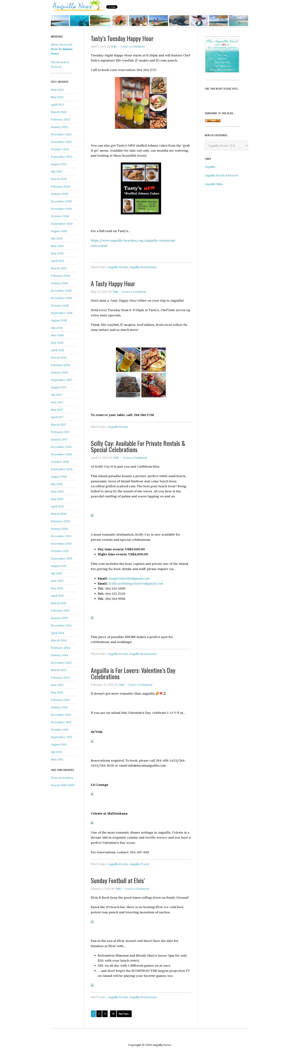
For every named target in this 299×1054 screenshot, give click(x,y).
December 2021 (61, 134)
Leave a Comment (133, 46)
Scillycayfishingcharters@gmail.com (135, 583)
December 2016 (61, 447)
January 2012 (59, 707)
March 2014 (58, 640)
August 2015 (59, 566)
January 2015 (59, 618)
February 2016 (60, 521)
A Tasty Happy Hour (113, 283)
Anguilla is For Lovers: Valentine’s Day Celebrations (133, 673)
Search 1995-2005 (62, 785)
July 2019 (56, 238)
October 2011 (60, 729)
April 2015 (57, 595)
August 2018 (59, 320)
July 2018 (56, 327)
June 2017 (57, 402)
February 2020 (60, 186)
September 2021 (61, 156)
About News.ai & (62, 49)
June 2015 (57, 580)
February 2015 (60, 610)
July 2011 (56, 752)
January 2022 (59, 127)
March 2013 (58, 670)
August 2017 (59, 387)
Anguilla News (78, 5)
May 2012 (57, 692)
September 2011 (61, 737)
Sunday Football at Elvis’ (118, 880)
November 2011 (61, 722)
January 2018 (59, 372)
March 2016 (58, 513)
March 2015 (58, 603)
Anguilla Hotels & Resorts (221, 175)
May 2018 (57, 342)
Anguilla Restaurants (143, 267)
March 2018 (58, 357)
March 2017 (58, 424)
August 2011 (58, 744)
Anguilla (210, 166)
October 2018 (60, 305)
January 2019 (59, 283)
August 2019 (59, 231)
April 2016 (57, 506)
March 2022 (59, 112)
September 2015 (61, 558)
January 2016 (59, 528)
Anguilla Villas (214, 184)
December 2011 (61, 714)
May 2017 (57, 409)
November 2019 (61, 208)
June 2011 (57, 759)
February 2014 (60, 647)
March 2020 (59, 179)
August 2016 (59, 476)
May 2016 (57, 499)
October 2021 (60, 149)
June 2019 (57, 246)
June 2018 (57, 335)
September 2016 (61, 469)
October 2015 (60, 551)
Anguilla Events (118, 267)
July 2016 (56, 484)
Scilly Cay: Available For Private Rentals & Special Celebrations (138, 446)
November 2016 (61, 454)
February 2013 (60, 677)
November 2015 (61, 543)
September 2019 (62, 223)
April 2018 (57, 350)
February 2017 (60, 432)
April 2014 (57, 633)
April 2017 (57, 417)
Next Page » (124, 1013)
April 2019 (57, 261)
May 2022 (57, 97)
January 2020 (59, 194)
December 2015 (61, 536)
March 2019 (58, 268)
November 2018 (61, 298)
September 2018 (61, 313)
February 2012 (60, 700)
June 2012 (57, 685)
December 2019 (61, 201)
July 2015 (56, 573)
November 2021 (61, 141)
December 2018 (61, 290)
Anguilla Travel (139, 864)
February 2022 (60, 119)
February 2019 (60, 275)
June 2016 (57, 491)
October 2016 (60, 461)
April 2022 (57, 104)
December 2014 (61, 625)
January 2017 (59, 439)
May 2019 (57, 253)
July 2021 (56, 171)
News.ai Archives (62, 777)
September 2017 (61, 380)
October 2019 (60, 216)
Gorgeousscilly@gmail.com (129, 578)
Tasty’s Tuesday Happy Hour (122, 38)
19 (113, 1013)
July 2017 (56, 394)
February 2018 (60, 365)
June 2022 (57, 89)
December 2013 (61, 662)
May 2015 (57, 588)
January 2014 (59, 655)
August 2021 (59, 164)
